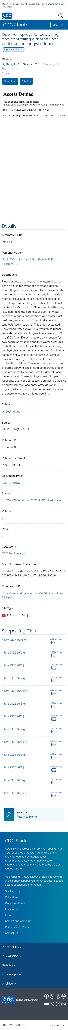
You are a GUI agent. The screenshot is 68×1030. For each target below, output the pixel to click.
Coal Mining (13, 412)
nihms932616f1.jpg (14, 665)
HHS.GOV (7, 1025)
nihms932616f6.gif (14, 780)
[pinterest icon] (52, 1004)
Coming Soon (12, 909)
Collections (11, 897)
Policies (7, 965)
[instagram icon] (57, 996)
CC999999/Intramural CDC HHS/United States (32, 500)
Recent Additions (15, 903)
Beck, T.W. (12, 64)
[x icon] (52, 996)
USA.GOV (21, 1025)
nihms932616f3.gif (14, 704)
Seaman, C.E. (31, 64)
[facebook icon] (46, 996)
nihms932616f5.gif (14, 755)
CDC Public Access (14, 553)
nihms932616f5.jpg (14, 767)
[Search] (61, 15)
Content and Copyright (18, 921)
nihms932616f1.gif (14, 652)
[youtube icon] (46, 1004)
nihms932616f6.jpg (14, 793)
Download (10, 81)
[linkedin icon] (63, 996)
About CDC (10, 956)
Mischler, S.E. (11, 264)
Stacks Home (13, 891)
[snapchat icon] (57, 1004)
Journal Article (11, 483)
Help (8, 915)
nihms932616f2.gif (14, 678)
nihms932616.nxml (14, 640)
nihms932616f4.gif (14, 729)
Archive (7, 983)
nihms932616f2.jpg (14, 691)
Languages (10, 974)
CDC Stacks (17, 841)
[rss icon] (63, 1004)
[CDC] (7, 15)
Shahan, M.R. (52, 64)
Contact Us (11, 933)
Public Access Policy (17, 927)
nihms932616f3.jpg (14, 716)
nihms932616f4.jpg (14, 742)
